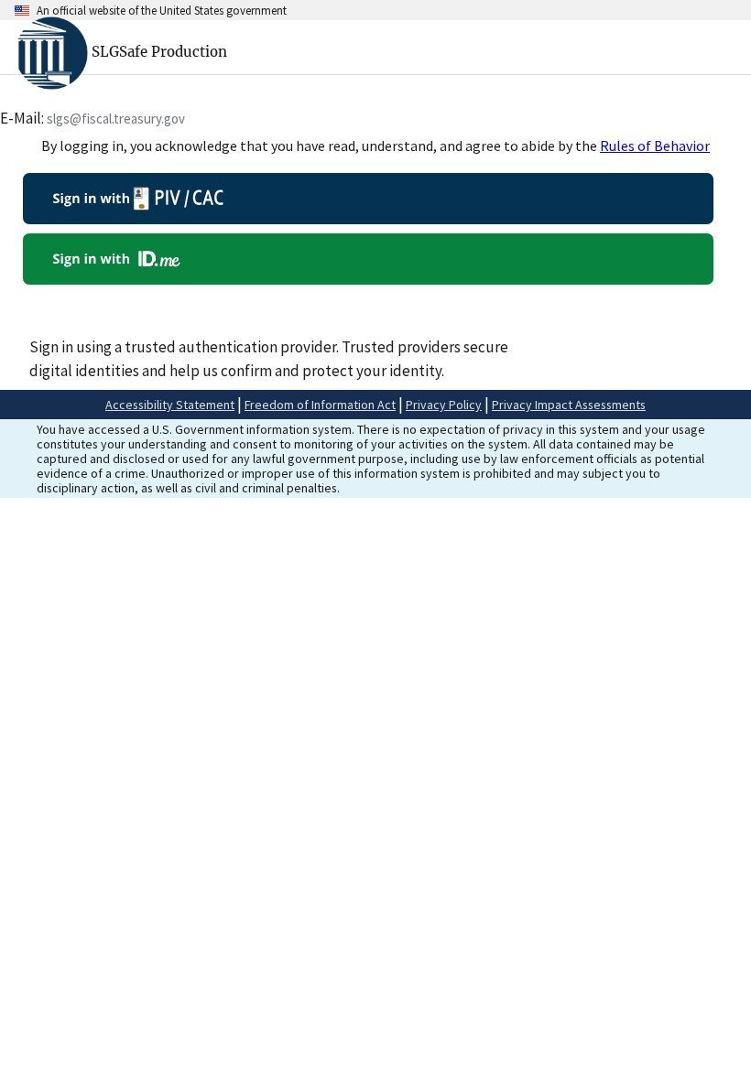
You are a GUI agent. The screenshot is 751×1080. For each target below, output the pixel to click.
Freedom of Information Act (320, 404)
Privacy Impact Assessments (569, 404)
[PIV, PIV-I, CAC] (368, 198)
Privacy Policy (444, 404)
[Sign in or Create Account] (368, 259)
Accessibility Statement (169, 404)
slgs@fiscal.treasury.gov (116, 118)
